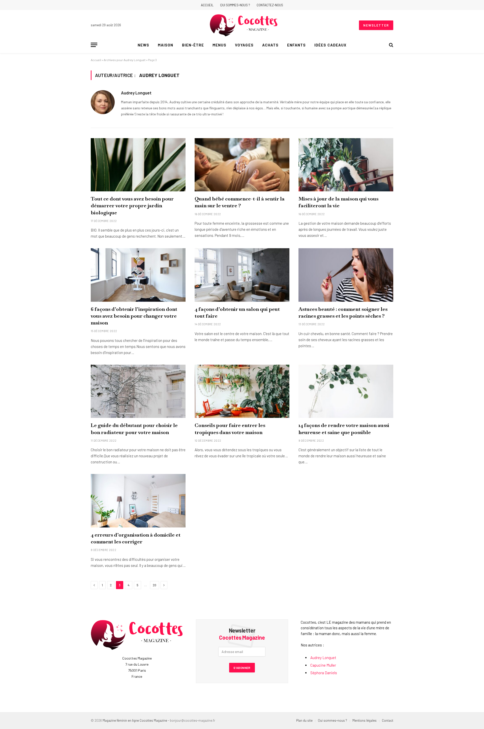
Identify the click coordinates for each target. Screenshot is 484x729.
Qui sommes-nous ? (235, 5)
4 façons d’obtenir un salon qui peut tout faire (237, 312)
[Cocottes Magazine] (244, 25)
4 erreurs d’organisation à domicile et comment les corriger (135, 538)
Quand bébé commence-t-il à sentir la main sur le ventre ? (240, 202)
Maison (165, 45)
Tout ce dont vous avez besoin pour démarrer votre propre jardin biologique (132, 205)
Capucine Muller (323, 665)
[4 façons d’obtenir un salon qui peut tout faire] (242, 275)
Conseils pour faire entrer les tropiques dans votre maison (230, 428)
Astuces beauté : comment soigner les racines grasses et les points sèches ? (342, 312)
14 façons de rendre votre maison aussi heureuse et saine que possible (343, 428)
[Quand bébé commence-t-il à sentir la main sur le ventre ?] (242, 165)
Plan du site (304, 720)
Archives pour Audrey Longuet (124, 60)
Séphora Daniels (323, 672)
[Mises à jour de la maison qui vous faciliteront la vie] (345, 165)
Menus (219, 45)
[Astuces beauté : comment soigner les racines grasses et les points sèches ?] (345, 275)
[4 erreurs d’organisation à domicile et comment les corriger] (138, 500)
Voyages (244, 45)
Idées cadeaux (330, 45)
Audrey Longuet (136, 92)
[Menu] (94, 45)
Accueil (207, 5)
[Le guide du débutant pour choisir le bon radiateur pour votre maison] (138, 391)
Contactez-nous (270, 5)
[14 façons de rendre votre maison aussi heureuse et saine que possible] (345, 391)
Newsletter (376, 25)
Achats (270, 45)
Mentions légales (364, 720)
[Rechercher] (390, 45)
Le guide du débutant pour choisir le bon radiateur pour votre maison (134, 428)
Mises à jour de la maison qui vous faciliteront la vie (338, 202)
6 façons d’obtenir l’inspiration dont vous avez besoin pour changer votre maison (134, 316)
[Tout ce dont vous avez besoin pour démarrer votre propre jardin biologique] (138, 165)
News (143, 45)
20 (154, 585)
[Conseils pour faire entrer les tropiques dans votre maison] (242, 391)
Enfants (296, 45)
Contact (387, 720)
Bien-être (193, 45)
